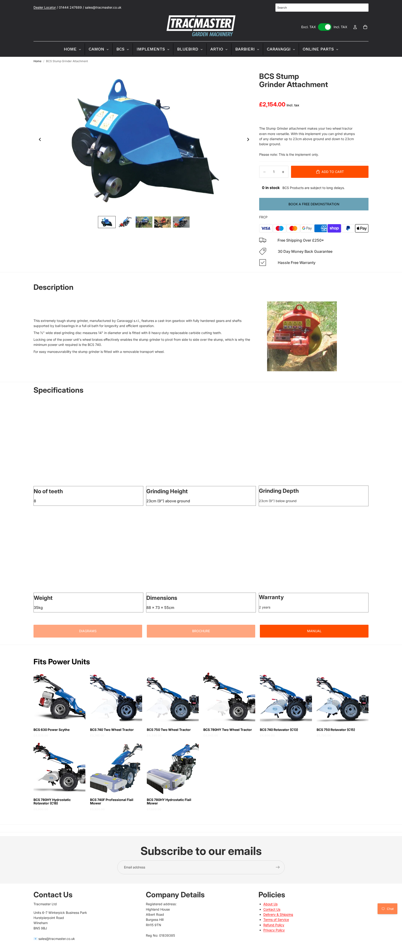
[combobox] (321, 7)
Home (37, 61)
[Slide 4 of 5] (162, 222)
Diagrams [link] (88, 631)
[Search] (362, 7)
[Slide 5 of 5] (181, 222)
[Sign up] (278, 867)
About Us (270, 904)
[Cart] (365, 27)
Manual (314, 631)
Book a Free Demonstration (313, 204)
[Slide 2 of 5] (125, 222)
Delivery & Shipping (278, 914)
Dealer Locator (45, 7)
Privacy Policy (274, 930)
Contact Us (271, 909)
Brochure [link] (201, 631)
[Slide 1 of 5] (106, 222)
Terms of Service (276, 920)
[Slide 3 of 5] (144, 222)
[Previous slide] (39, 140)
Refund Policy (273, 925)
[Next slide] (249, 140)
